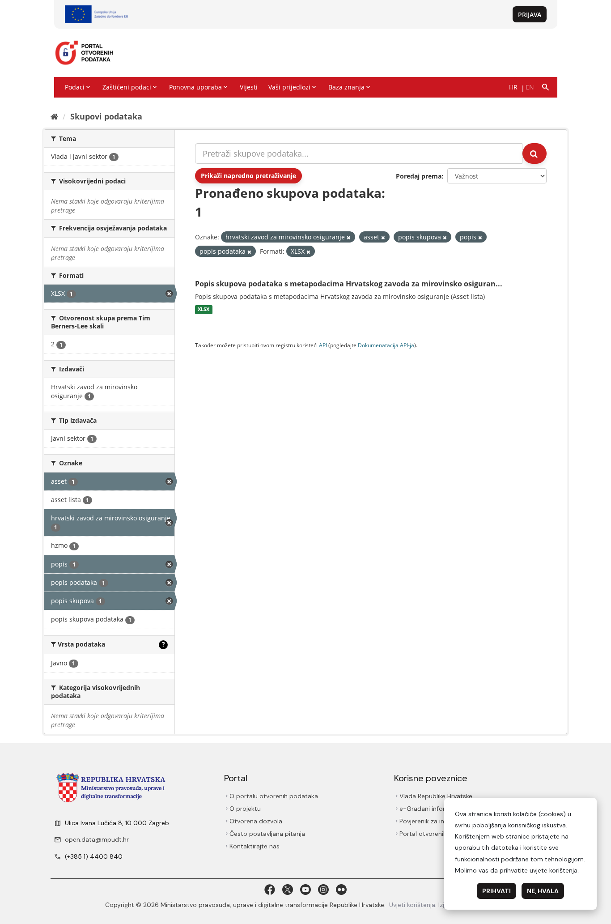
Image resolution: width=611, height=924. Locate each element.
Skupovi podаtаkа (106, 116)
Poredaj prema (418, 176)
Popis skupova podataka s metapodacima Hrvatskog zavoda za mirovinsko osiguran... (348, 284)
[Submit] (534, 153)
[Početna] (54, 116)
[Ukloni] (349, 237)
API (323, 345)
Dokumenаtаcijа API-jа (386, 345)
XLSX (203, 310)
